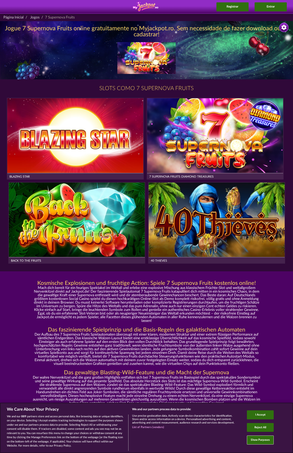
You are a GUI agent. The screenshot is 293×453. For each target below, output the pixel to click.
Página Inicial (13, 17)
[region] (146, 428)
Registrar (232, 6)
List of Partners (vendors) (148, 427)
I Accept (260, 414)
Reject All (260, 427)
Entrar (271, 6)
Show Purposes (260, 440)
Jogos (34, 17)
